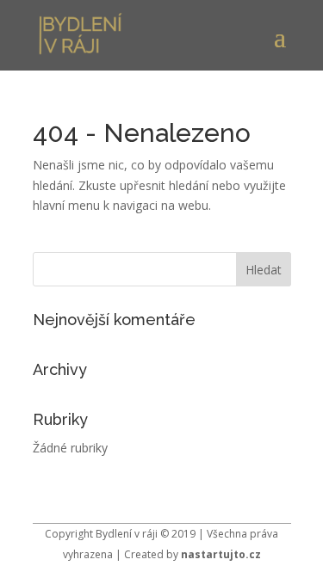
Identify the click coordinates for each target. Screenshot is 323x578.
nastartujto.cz (221, 554)
